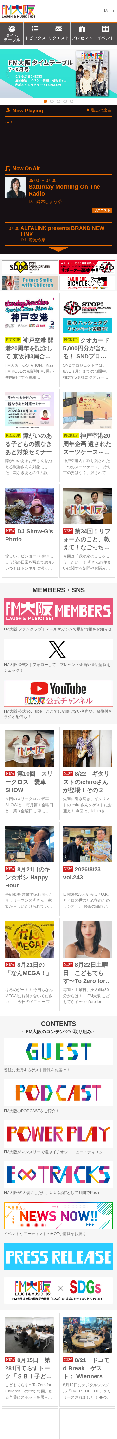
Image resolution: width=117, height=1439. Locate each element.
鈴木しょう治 (49, 201)
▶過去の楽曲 (99, 110)
